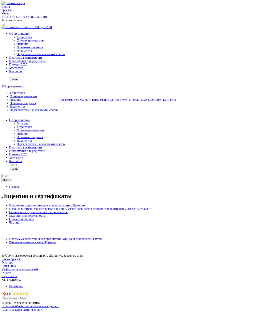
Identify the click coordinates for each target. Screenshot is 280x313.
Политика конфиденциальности (22, 309)
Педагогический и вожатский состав (41, 54)
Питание (22, 44)
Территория (24, 37)
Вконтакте (16, 286)
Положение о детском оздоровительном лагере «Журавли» (47, 205)
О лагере (22, 123)
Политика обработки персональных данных (30, 306)
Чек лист (15, 222)
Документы (24, 50)
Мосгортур (16, 67)
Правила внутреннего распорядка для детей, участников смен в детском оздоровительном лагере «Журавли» (80, 208)
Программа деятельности (25, 57)
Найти (14, 79)
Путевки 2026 (18, 64)
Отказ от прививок (21, 219)
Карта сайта (9, 276)
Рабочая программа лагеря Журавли (32, 242)
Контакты (15, 71)
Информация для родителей (27, 61)
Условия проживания (30, 40)
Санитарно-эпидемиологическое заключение (38, 212)
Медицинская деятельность (27, 215)
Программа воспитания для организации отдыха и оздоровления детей (55, 238)
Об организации (19, 33)
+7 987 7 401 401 (36, 16)
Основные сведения (30, 47)
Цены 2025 (9, 265)
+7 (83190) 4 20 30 (13, 16)
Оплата (6, 272)
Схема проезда (7, 8)
